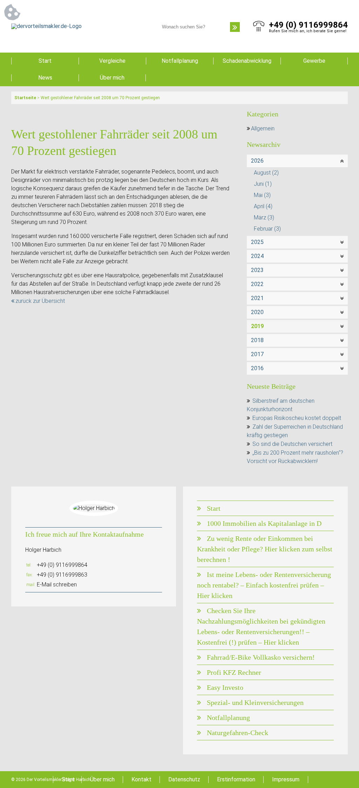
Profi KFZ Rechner (234, 672)
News (45, 77)
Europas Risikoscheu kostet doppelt (296, 418)
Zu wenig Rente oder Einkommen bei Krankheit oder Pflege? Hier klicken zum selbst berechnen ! (264, 549)
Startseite (25, 97)
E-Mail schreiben (57, 584)
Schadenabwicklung (247, 60)
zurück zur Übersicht (40, 301)
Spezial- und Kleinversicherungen (255, 702)
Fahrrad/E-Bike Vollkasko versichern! (261, 657)
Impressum (285, 779)
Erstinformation (236, 779)
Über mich (112, 77)
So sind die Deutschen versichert (292, 444)
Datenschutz (184, 779)
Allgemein (263, 128)
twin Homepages (332, 779)
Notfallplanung (180, 60)
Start (45, 60)
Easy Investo (225, 687)
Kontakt (141, 779)
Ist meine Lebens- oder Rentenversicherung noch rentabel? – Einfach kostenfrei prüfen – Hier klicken (264, 585)
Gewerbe (314, 60)
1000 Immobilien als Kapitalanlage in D (264, 523)
